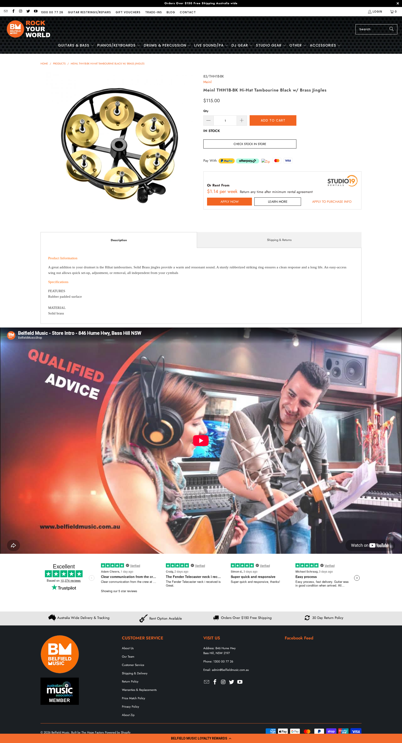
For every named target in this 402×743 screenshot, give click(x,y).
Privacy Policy (130, 706)
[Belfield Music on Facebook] (13, 12)
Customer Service (133, 665)
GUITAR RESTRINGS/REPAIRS (89, 12)
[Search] (391, 29)
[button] (201, 738)
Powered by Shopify (118, 732)
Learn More (278, 201)
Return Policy (130, 681)
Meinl (207, 81)
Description (119, 240)
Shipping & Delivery (134, 673)
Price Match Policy (133, 698)
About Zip (128, 715)
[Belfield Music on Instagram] (21, 12)
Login (377, 12)
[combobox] (376, 29)
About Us (128, 648)
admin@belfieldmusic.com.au (230, 670)
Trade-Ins (153, 12)
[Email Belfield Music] (5, 12)
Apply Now (230, 201)
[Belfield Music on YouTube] (35, 12)
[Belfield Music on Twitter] (28, 12)
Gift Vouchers (128, 12)
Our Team (128, 656)
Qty (205, 111)
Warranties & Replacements (139, 690)
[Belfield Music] (28, 29)
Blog (171, 12)
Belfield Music (60, 732)
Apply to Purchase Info (332, 201)
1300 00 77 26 (52, 12)
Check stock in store (250, 144)
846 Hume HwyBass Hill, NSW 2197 (219, 650)
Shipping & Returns (279, 240)
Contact (188, 12)
